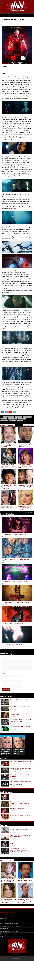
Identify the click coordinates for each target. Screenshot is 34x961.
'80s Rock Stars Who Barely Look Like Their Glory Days (25, 486)
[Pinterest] (16, 959)
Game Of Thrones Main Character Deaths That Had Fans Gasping (7, 880)
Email (3, 678)
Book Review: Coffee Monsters (17, 808)
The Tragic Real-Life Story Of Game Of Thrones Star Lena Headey (8, 901)
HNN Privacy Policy (4, 933)
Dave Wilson (19, 416)
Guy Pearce (4, 418)
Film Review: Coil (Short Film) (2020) (12, 644)
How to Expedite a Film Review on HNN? (9, 931)
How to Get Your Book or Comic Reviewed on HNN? (12, 926)
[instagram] (21, 959)
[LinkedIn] (18, 959)
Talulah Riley (5, 420)
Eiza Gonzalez (27, 416)
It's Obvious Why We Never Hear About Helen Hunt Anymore (18, 752)
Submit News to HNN (5, 921)
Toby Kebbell (13, 420)
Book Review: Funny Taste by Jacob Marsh (20, 795)
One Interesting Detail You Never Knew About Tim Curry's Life (8, 445)
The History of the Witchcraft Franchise (19, 699)
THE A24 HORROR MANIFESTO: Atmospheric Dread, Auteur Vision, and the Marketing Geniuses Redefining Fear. (20, 783)
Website (4, 683)
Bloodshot (11, 416)
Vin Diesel (20, 420)
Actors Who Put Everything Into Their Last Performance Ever (25, 445)
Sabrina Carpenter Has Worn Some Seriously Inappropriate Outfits (24, 508)
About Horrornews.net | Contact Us (8, 916)
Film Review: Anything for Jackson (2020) (13, 623)
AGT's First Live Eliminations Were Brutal (25, 879)
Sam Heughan (22, 418)
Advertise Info (3, 918)
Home (1, 14)
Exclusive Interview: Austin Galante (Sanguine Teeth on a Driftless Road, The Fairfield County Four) (21, 829)
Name (3, 673)
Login (1, 936)
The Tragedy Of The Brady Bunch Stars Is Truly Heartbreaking (8, 487)
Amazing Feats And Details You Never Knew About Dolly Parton (6, 752)
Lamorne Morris (13, 418)
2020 (5, 416)
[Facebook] (13, 959)
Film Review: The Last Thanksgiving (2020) (14, 534)
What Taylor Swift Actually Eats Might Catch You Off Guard (25, 466)
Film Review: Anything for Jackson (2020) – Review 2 (16, 602)
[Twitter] (15, 959)
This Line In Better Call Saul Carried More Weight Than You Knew (25, 901)
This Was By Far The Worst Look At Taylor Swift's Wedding (7, 508)
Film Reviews (7, 14)
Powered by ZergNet (29, 512)
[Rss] (12, 959)
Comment (4, 659)
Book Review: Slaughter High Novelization (20, 815)
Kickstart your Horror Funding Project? (9, 923)
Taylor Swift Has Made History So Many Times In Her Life (8, 466)
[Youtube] (20, 959)
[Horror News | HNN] (17, 6)
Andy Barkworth (6, 22)
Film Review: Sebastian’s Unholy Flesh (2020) (14, 581)
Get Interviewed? (4, 928)
